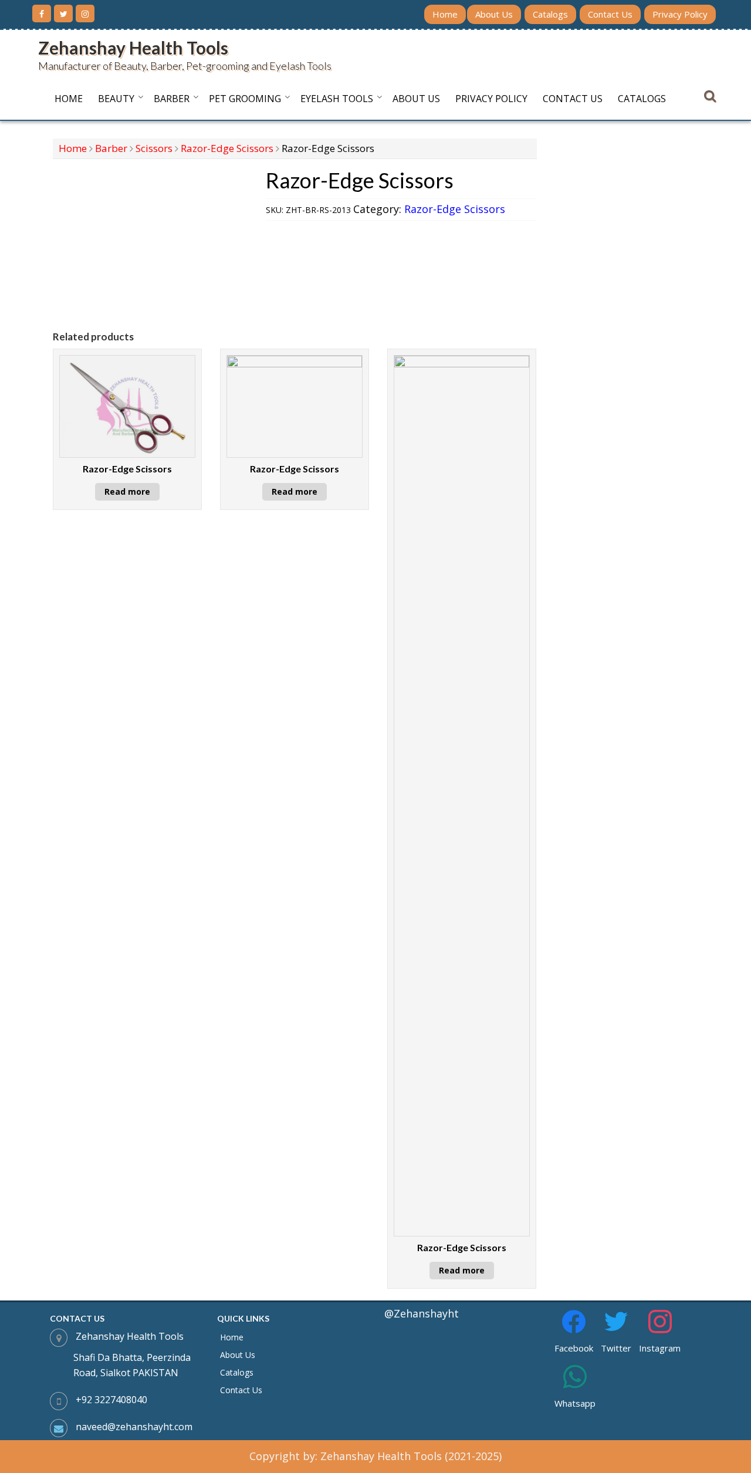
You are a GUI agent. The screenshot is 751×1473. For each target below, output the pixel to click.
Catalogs (550, 14)
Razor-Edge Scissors (227, 148)
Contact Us (610, 14)
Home (445, 14)
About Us (494, 14)
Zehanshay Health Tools (133, 47)
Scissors (154, 148)
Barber (172, 98)
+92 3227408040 (111, 1399)
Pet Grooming (245, 98)
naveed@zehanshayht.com (134, 1426)
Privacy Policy (680, 14)
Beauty (116, 98)
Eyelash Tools (336, 98)
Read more (127, 491)
